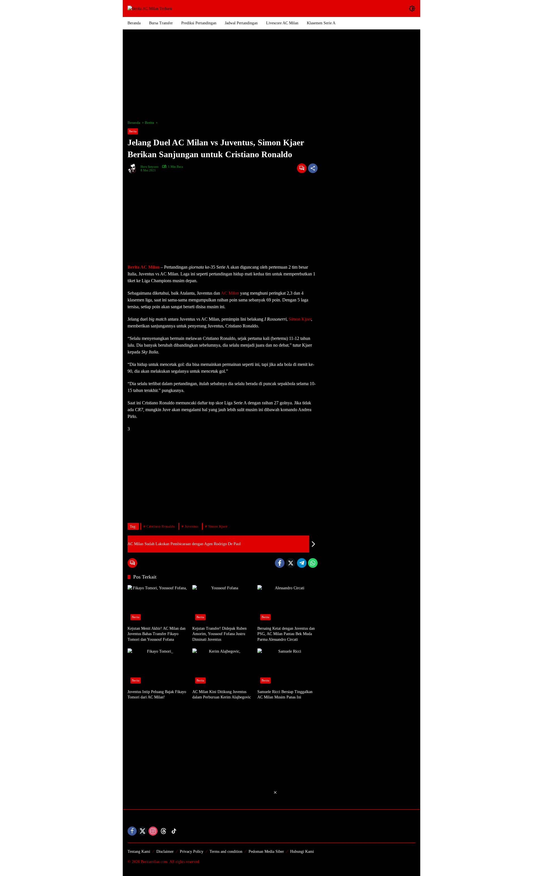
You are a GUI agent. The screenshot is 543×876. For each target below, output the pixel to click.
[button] (412, 8)
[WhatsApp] (313, 563)
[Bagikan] (313, 168)
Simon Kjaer (300, 319)
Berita (133, 131)
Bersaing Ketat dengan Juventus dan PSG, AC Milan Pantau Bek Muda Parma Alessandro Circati (286, 634)
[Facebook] (280, 563)
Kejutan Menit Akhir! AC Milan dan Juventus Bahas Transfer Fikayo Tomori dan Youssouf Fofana (157, 634)
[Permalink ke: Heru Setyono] (134, 168)
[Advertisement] (271, 74)
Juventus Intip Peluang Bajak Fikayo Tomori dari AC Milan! (157, 695)
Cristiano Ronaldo (160, 526)
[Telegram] (302, 563)
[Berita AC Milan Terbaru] (150, 8)
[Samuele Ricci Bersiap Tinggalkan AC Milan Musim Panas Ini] (287, 667)
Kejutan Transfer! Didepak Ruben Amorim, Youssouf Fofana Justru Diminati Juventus (219, 634)
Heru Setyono (150, 166)
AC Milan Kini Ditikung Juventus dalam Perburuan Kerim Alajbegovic (221, 695)
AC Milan (230, 293)
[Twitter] (291, 563)
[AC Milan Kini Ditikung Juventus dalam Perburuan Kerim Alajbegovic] (222, 667)
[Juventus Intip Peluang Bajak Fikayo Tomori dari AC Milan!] (158, 667)
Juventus (191, 526)
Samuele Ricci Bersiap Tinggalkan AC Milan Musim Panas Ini (285, 695)
